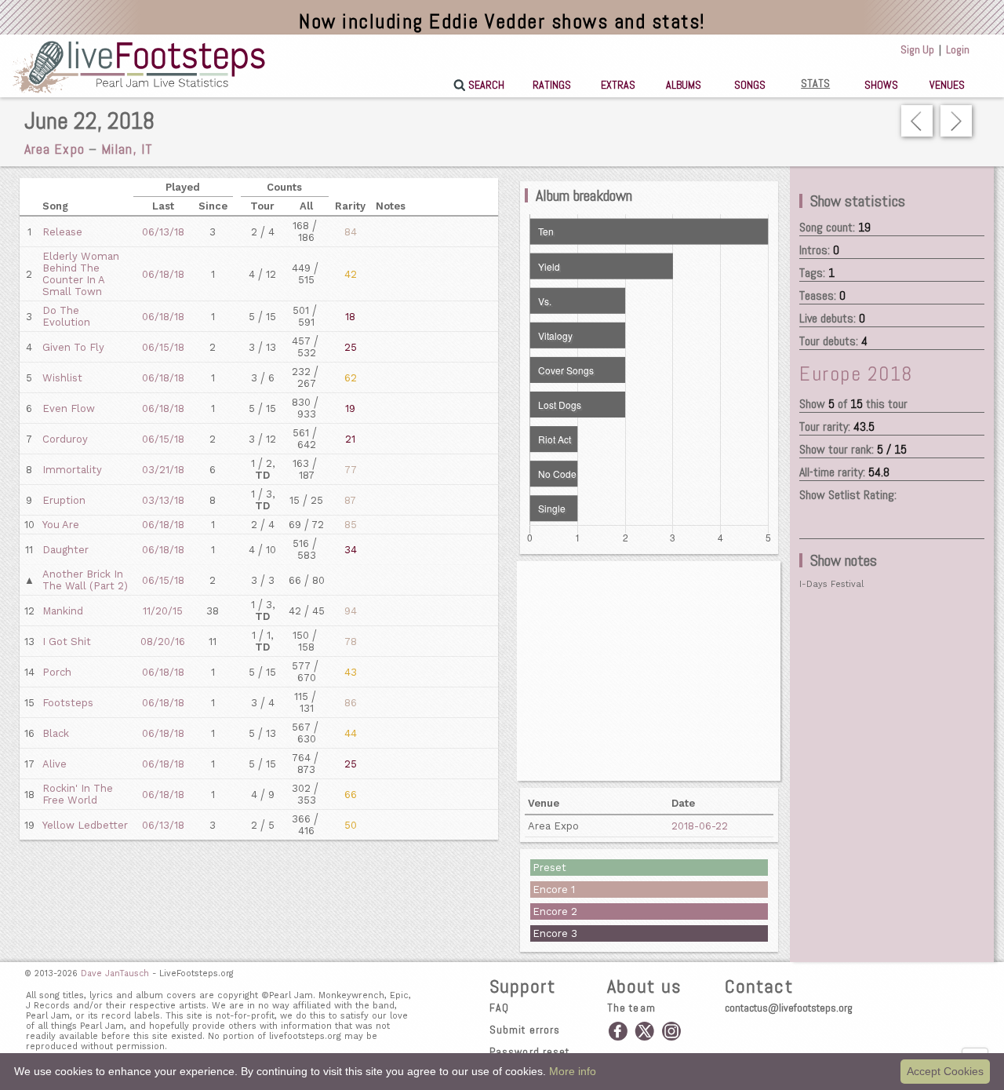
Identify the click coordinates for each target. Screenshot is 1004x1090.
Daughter (65, 550)
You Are (60, 524)
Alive (54, 764)
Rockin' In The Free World (77, 794)
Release (62, 232)
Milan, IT (127, 149)
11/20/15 (163, 611)
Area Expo (54, 149)
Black (55, 733)
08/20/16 (162, 641)
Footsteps (67, 703)
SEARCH (486, 85)
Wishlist (62, 378)
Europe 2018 (856, 374)
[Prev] (917, 121)
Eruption (63, 500)
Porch (56, 672)
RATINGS (552, 85)
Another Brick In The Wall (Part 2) (85, 580)
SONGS (750, 85)
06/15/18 (163, 347)
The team (631, 1008)
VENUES (947, 85)
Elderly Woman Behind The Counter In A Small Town (80, 273)
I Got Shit (66, 641)
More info (572, 1071)
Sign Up (917, 49)
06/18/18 (163, 274)
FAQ (499, 1008)
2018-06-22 (699, 826)
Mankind (62, 611)
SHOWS (881, 85)
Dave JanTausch (115, 973)
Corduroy (65, 439)
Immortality (72, 470)
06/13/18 (163, 232)
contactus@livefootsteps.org (789, 1008)
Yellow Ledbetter (85, 825)
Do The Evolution (66, 316)
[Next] (956, 121)
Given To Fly (73, 347)
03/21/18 (163, 470)
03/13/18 (163, 500)
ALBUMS (683, 85)
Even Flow (68, 408)
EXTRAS (618, 85)
